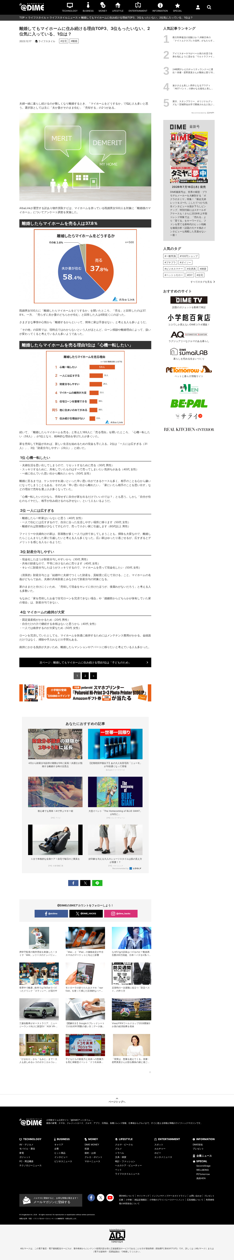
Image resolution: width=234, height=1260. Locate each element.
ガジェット (24, 1157)
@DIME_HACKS (88, 913)
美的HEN (201, 1178)
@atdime (52, 913)
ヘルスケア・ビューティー (128, 1165)
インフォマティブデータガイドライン (169, 1195)
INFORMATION (205, 1139)
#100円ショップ (189, 256)
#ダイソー (185, 262)
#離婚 (74, 41)
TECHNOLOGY (32, 1139)
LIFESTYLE (126, 1139)
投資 (87, 1148)
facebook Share (73, 883)
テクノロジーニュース (30, 1165)
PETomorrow (203, 1174)
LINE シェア (97, 883)
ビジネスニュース (63, 1161)
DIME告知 (198, 1144)
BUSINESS (63, 1139)
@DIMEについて (126, 1195)
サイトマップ (143, 1195)
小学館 (129, 1199)
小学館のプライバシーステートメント (166, 1199)
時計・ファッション (125, 1161)
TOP (22, 17)
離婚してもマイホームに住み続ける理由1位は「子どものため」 (85, 662)
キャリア (58, 1144)
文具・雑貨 (120, 1157)
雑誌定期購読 (140, 1199)
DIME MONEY (92, 1144)
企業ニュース (204, 1155)
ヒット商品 (59, 1153)
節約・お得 (90, 1153)
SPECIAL (201, 1161)
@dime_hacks (123, 913)
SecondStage (203, 1165)
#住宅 (63, 41)
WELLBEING (202, 1169)
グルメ (118, 1148)
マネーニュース (92, 1161)
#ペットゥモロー (174, 275)
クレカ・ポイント (93, 1157)
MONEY (93, 1139)
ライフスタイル (37, 17)
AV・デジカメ (26, 1144)
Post (85, 883)
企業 (56, 1148)
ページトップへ (117, 1101)
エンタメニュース (163, 1157)
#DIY (190, 275)
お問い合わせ (195, 1195)
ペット (118, 1169)
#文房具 (191, 268)
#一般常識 (170, 256)
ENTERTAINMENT (169, 1139)
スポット (158, 1144)
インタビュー (61, 1157)
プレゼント (198, 1148)
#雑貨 (203, 268)
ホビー (157, 1153)
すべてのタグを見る (201, 281)
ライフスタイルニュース (64, 17)
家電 (21, 1153)
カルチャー (159, 1148)
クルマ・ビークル (124, 1144)
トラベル (119, 1153)
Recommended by (120, 868)
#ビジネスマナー (174, 268)
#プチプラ (170, 262)
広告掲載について (195, 1199)
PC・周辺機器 (26, 1161)
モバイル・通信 (27, 1148)
